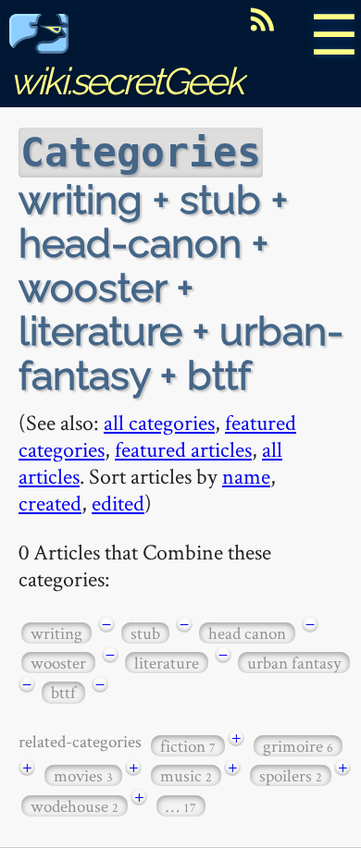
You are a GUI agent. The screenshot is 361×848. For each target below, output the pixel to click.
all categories (159, 422)
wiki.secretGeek (126, 81)
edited (118, 502)
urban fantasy (294, 662)
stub (145, 633)
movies (83, 775)
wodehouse (74, 806)
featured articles (183, 449)
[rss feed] (262, 19)
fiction (188, 745)
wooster (58, 662)
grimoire (298, 745)
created (50, 502)
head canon (247, 633)
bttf (63, 692)
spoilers (290, 775)
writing (56, 633)
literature (166, 662)
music (186, 775)
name (246, 475)
